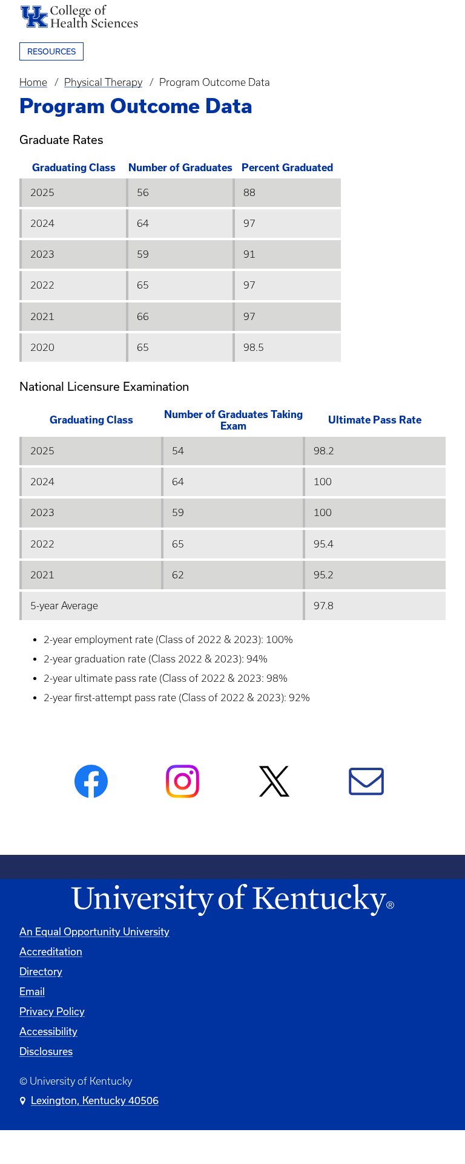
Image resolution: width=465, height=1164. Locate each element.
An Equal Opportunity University (94, 931)
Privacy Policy (52, 1011)
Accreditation (50, 951)
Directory (40, 971)
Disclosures (46, 1051)
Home (33, 82)
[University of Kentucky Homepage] (232, 900)
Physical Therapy (103, 82)
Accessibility (48, 1031)
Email (32, 991)
